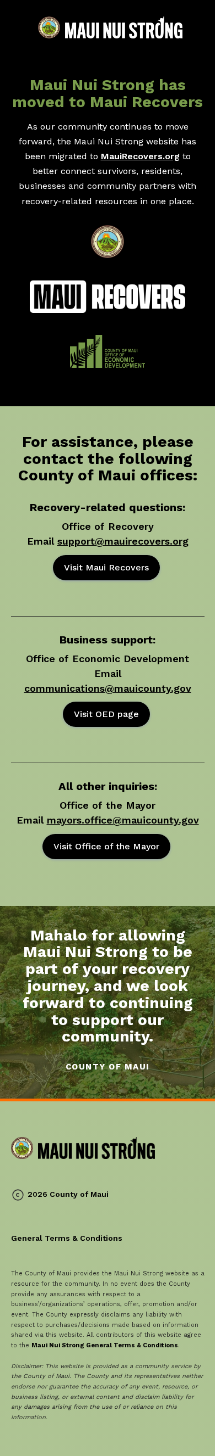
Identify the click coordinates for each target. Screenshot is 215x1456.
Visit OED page (106, 714)
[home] (107, 27)
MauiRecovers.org (140, 156)
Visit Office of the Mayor (106, 846)
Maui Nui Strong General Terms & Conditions (104, 1345)
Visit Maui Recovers (106, 567)
